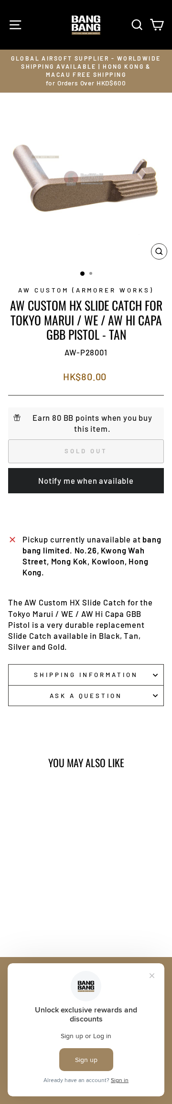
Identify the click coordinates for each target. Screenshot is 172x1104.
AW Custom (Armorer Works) (86, 290)
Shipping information (86, 674)
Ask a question (86, 695)
